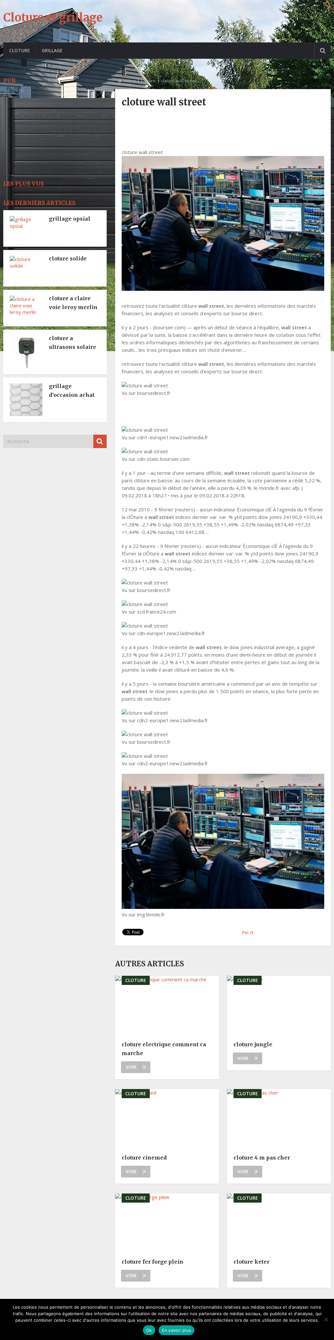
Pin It (247, 932)
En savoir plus (176, 1330)
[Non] (326, 1319)
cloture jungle (253, 1044)
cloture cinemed (144, 1157)
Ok (149, 1330)
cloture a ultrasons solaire (72, 342)
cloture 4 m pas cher (262, 1157)
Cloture (19, 50)
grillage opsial (69, 218)
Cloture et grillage (52, 17)
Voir (131, 1067)
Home (130, 81)
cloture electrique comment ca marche (164, 1048)
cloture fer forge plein (152, 1261)
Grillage (52, 50)
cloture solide (68, 258)
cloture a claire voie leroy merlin (73, 302)
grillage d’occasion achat (72, 390)
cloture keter (251, 1261)
